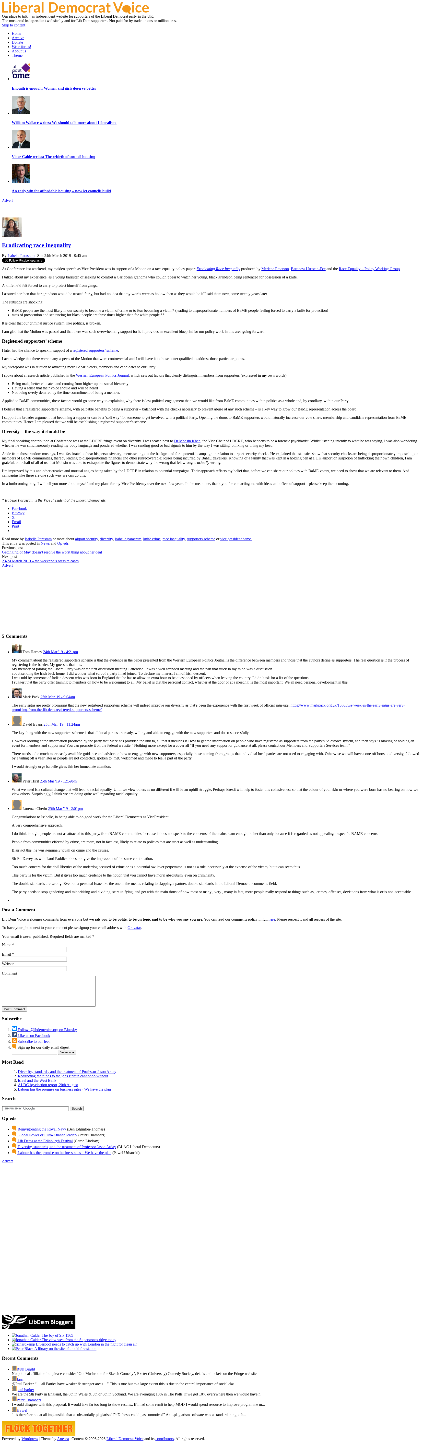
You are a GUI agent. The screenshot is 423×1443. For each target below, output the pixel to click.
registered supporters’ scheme (95, 350)
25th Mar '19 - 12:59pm (58, 781)
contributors (164, 1439)
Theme (17, 55)
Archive (18, 38)
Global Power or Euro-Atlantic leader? (47, 1135)
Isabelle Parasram (21, 255)
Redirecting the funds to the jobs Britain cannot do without (63, 1076)
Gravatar (134, 928)
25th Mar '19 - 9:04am (57, 697)
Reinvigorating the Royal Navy (41, 1129)
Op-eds (63, 543)
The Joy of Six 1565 (57, 1335)
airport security (86, 539)
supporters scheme (201, 539)
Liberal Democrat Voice (124, 1439)
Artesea (63, 1439)
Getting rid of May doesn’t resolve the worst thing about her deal (52, 552)
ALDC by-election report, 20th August (48, 1085)
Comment (9, 973)
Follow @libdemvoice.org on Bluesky (47, 1030)
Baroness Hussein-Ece (308, 269)
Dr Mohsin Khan (187, 441)
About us (19, 51)
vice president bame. (236, 539)
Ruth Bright (26, 1369)
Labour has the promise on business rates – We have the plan (64, 1153)
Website (8, 964)
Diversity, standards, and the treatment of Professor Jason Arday (67, 1072)
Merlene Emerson (275, 269)
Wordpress (30, 1439)
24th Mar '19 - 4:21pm (60, 652)
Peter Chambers (29, 1400)
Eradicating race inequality (36, 245)
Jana (20, 1379)
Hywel (22, 1410)
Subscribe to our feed (33, 1041)
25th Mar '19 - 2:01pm (65, 808)
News (45, 543)
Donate (17, 42)
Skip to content (13, 25)
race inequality (174, 539)
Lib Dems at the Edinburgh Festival (45, 1141)
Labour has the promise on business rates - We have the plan (64, 1089)
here (272, 919)
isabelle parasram (128, 539)
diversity (106, 539)
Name (6, 945)
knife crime (152, 539)
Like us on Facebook (33, 1036)
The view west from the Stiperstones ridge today (78, 1340)
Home (16, 33)
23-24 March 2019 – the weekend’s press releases (40, 561)
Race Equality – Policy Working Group (369, 269)
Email (6, 954)
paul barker (25, 1390)
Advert (7, 200)
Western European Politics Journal (102, 375)
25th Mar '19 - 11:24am (62, 724)
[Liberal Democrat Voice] (75, 13)
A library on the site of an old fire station (65, 1349)
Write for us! (21, 47)
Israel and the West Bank (37, 1080)
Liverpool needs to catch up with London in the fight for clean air (86, 1344)
